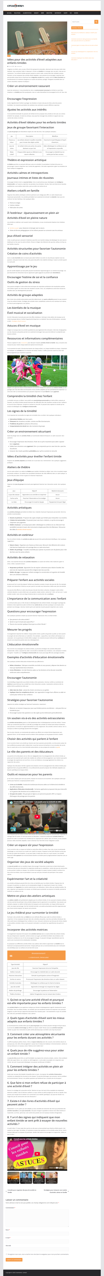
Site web (8, 1245)
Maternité (58, 13)
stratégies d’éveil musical (19, 321)
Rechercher (96, 22)
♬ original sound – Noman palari (39, 957)
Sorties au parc (14, 228)
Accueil (9, 13)
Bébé (42, 13)
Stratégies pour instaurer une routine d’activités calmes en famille (55, 1191)
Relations (17, 13)
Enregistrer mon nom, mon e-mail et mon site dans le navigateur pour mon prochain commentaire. (38, 1254)
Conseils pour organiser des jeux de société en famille (22, 1191)
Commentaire (10, 1208)
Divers (76, 13)
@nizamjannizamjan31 (39, 953)
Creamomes (24, 343)
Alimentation (27, 13)
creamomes (19, 66)
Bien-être (49, 13)
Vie (71, 13)
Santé (65, 13)
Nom (8, 1230)
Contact (25, 1272)
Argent (36, 13)
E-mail (8, 1238)
